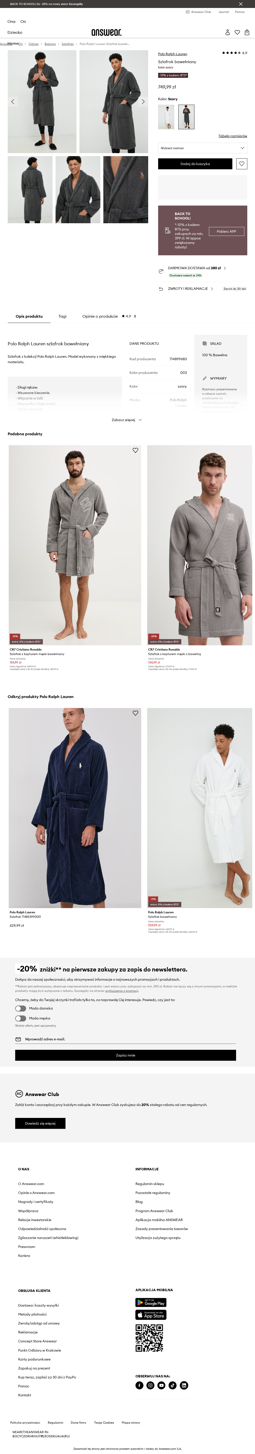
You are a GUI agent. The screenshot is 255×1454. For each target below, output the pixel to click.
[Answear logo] (107, 32)
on (23, 21)
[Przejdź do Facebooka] (139, 1385)
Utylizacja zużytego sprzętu (158, 1237)
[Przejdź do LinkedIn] (184, 1385)
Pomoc (23, 1386)
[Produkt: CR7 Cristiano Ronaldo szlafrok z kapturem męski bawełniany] (75, 545)
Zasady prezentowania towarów (161, 1229)
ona (11, 21)
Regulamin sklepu (149, 1184)
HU (36, 1436)
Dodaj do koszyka (195, 164)
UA (57, 1436)
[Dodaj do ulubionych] (241, 163)
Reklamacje (28, 1332)
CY (19, 1436)
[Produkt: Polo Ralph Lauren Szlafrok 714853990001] (75, 808)
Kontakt (24, 1395)
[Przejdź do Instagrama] (150, 1385)
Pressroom (26, 1246)
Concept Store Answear (37, 1341)
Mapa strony (131, 1422)
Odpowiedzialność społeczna (42, 1229)
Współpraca (28, 1211)
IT (39, 1436)
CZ (23, 1436)
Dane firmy (78, 1422)
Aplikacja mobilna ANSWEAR (159, 1220)
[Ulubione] (237, 32)
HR (32, 1436)
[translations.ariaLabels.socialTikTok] (172, 1385)
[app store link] (150, 1314)
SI (50, 1436)
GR (27, 1436)
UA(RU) (65, 1436)
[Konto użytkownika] (228, 32)
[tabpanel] (127, 374)
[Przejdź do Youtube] (161, 1385)
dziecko (14, 32)
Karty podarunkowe (34, 1359)
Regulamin (55, 1422)
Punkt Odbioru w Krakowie (39, 1350)
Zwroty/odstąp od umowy (39, 1323)
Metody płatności (32, 1314)
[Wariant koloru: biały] (166, 117)
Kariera (24, 1255)
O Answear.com (31, 1184)
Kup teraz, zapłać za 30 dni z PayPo (47, 1377)
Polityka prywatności (25, 1422)
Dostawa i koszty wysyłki (38, 1305)
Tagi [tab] (62, 316)
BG (14, 1436)
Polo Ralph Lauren (172, 54)
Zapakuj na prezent (34, 1368)
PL (42, 1436)
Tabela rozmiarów (232, 136)
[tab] (109, 316)
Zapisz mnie (125, 1055)
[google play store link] (150, 1302)
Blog (139, 1201)
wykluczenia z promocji (121, 991)
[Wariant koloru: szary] (186, 117)
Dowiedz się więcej (40, 1123)
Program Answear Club (154, 1211)
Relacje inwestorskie (34, 1220)
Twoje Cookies (104, 1422)
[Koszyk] (247, 32)
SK (53, 1436)
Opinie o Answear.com (36, 1192)
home (13, 43)
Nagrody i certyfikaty (35, 1201)
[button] (42, 101)
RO (46, 1436)
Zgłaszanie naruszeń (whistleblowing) (48, 1237)
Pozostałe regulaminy (152, 1192)
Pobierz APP (226, 231)
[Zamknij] (241, 4)
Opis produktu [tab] (29, 316)
